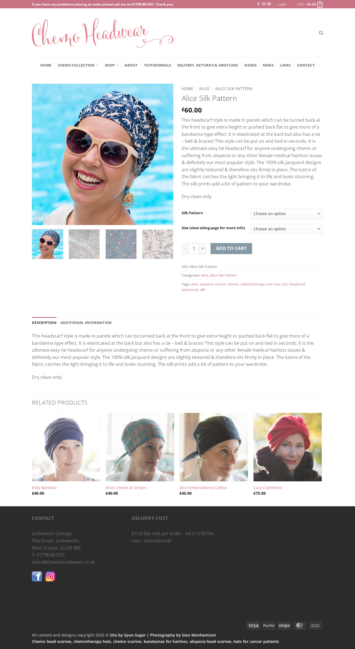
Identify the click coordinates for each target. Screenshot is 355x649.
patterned (190, 289)
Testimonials (157, 65)
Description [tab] (44, 322)
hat (284, 284)
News (268, 65)
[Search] (321, 33)
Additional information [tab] (86, 322)
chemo (233, 284)
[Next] (164, 154)
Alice (204, 88)
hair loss (273, 284)
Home (45, 65)
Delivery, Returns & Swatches (207, 65)
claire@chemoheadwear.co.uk (63, 562)
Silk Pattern (192, 213)
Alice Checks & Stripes (126, 487)
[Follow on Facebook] (258, 4)
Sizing (250, 65)
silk (202, 289)
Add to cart (231, 248)
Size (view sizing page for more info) (213, 228)
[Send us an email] (269, 4)
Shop (110, 65)
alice (194, 284)
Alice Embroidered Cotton (203, 487)
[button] (281, 4)
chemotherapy (252, 284)
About (131, 65)
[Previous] (42, 154)
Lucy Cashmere (267, 487)
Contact (306, 65)
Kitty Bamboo (44, 487)
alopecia (206, 284)
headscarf (297, 284)
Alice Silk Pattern (233, 88)
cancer (220, 284)
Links (285, 65)
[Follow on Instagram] (263, 4)
